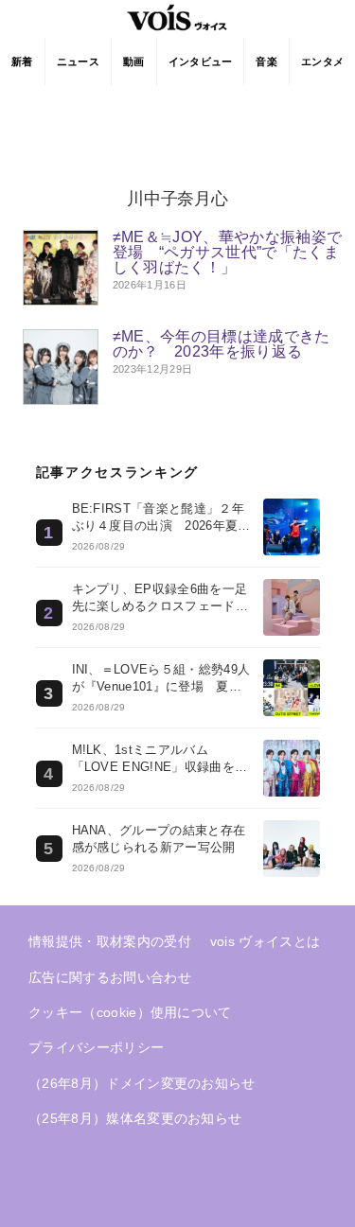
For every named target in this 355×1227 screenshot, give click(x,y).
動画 (134, 61)
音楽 (266, 61)
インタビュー (201, 61)
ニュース (78, 61)
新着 (22, 61)
